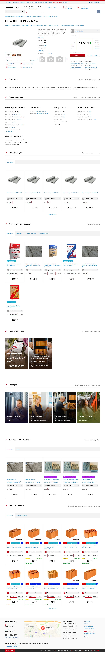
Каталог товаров (10, 12)
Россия (23, 124)
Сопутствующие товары (37, 25)
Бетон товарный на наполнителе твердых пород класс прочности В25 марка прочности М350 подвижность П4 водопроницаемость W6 (14, 482)
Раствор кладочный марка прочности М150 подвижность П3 (33, 265)
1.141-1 (14, 122)
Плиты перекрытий (19, 117)
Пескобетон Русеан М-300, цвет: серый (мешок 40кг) (71, 264)
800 (90, 111)
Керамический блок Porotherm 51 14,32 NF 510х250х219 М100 (14, 546)
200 (91, 117)
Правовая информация (11, 646)
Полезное (65, 2)
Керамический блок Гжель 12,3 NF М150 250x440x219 (14, 587)
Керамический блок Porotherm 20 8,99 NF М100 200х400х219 (70, 587)
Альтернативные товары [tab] (20, 439)
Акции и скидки (58, 2)
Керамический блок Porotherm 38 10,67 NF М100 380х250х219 (70, 546)
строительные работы (43, 113)
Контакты (45, 2)
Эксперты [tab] (13, 384)
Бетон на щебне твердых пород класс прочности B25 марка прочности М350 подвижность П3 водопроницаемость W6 (52, 481)
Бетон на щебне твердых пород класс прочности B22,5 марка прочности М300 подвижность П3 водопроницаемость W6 (71, 481)
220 (45, 48)
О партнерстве (15, 2)
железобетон (9, 131)
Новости (50, 2)
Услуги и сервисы (48, 25)
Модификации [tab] (15, 152)
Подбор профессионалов (36, 2)
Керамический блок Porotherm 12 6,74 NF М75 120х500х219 (89, 587)
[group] (20, 43)
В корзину (77, 55)
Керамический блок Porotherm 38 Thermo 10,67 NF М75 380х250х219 (51, 547)
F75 (95, 119)
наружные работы (41, 111)
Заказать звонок (11, 625)
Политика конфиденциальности (13, 645)
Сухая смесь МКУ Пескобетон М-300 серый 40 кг (14, 264)
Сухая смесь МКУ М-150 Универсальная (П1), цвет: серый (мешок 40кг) (52, 265)
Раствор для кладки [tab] (31, 233)
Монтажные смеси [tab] (44, 233)
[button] (8, 60)
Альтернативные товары (67, 25)
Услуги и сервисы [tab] (17, 331)
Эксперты (56, 25)
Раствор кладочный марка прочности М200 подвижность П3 (89, 265)
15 (90, 114)
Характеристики (16, 25)
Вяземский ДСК (16, 114)
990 (45, 45)
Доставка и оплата (24, 2)
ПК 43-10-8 (19, 119)
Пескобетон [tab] (19, 233)
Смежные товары (79, 25)
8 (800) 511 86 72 (9, 631)
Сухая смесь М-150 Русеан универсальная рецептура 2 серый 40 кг (14, 306)
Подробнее (40, 37)
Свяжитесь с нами (51, 7)
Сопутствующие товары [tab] (20, 224)
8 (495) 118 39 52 (34, 6)
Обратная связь (11, 630)
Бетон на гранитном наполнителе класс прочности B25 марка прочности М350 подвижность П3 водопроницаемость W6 (89, 482)
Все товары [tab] (10, 162)
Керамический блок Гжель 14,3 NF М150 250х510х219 (89, 546)
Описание (7, 25)
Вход (91, 2)
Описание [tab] (13, 79)
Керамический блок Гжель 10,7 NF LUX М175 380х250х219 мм (51, 587)
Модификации (25, 25)
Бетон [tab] (18, 449)
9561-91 (13, 127)
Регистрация (97, 2)
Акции (10, 650)
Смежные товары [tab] (17, 505)
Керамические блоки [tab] (22, 515)
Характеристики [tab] (16, 97)
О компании (8, 2)
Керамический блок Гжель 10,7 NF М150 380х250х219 (33, 587)
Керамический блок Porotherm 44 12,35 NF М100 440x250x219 (33, 546)
